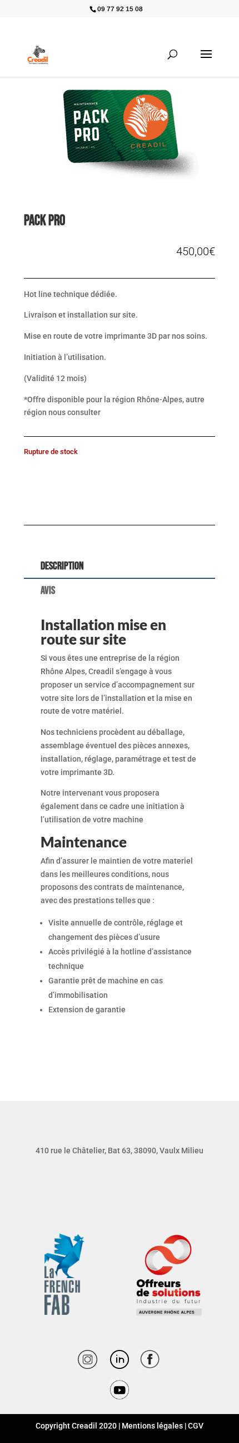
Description (62, 566)
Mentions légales (152, 1425)
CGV (195, 1425)
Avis (48, 590)
